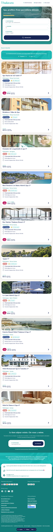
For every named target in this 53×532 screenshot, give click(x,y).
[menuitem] (27, 2)
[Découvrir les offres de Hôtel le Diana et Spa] (48, 422)
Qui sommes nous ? (5, 498)
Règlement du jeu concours (7, 512)
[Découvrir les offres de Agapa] (48, 276)
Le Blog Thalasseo (5, 509)
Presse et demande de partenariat (9, 507)
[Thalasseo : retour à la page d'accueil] (7, 3)
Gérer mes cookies (46, 525)
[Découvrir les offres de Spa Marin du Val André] (48, 93)
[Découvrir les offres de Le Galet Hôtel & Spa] (48, 313)
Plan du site (4, 505)
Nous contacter (31, 498)
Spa (33, 56)
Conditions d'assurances (18, 525)
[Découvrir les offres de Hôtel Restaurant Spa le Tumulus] (48, 386)
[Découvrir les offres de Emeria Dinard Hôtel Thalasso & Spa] (48, 349)
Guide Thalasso (4, 501)
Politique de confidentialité (36, 525)
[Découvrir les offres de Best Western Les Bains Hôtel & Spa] (48, 203)
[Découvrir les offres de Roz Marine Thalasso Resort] (48, 239)
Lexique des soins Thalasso (7, 503)
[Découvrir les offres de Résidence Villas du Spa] (48, 129)
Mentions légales (27, 525)
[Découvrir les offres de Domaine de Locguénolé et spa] (48, 166)
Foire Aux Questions (32, 503)
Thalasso (23, 56)
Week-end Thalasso (32, 501)
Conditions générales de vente (7, 525)
